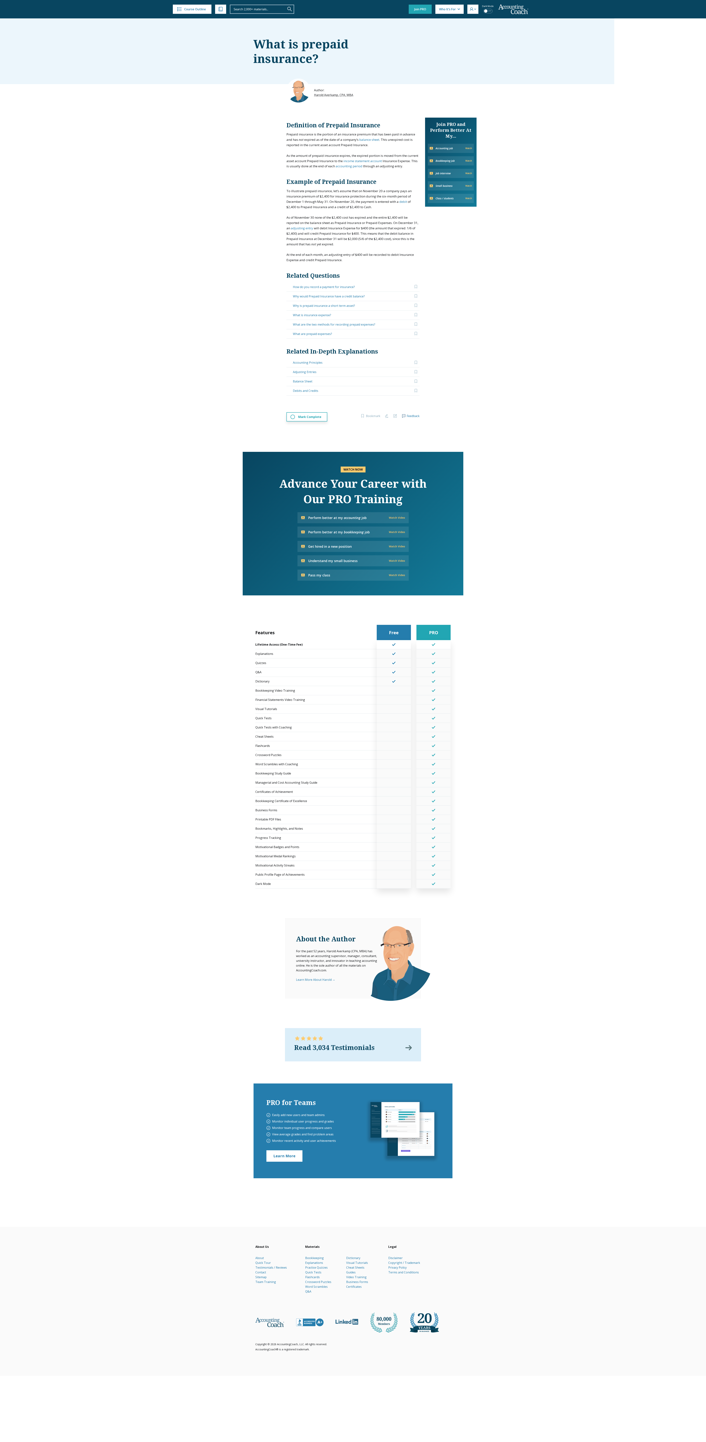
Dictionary (353, 1258)
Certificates (354, 1287)
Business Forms (357, 1282)
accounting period (349, 166)
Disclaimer (395, 1258)
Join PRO (420, 9)
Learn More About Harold (314, 980)
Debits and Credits (305, 391)
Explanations (314, 1263)
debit (403, 202)
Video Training (356, 1277)
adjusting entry (302, 228)
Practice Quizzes (316, 1267)
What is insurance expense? (312, 315)
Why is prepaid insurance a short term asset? (324, 306)
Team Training (265, 1282)
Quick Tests (313, 1272)
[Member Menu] (472, 9)
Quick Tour (263, 1263)
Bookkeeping (314, 1258)
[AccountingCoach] (513, 9)
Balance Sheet (302, 381)
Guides (351, 1272)
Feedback (413, 416)
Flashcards (312, 1277)
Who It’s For (447, 9)
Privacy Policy (397, 1267)
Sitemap (261, 1277)
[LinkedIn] (347, 1322)
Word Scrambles (316, 1287)
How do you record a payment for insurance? (324, 287)
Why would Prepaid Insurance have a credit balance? (329, 296)
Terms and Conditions (403, 1272)
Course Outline (195, 9)
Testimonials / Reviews (271, 1267)
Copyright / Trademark (404, 1263)
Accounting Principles (307, 363)
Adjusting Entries (304, 372)
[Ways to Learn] (220, 9)
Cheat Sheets (355, 1267)
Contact (260, 1272)
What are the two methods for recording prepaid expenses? (334, 324)
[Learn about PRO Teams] (402, 1130)
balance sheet (369, 139)
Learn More (284, 1155)
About (259, 1258)
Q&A (308, 1291)
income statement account (362, 161)
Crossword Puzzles (318, 1282)
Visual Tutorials (357, 1263)
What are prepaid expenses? (312, 334)
